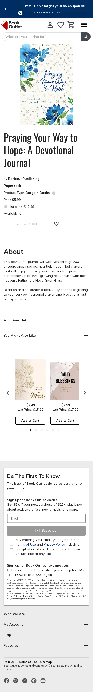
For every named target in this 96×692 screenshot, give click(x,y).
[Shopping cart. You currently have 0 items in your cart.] (71, 25)
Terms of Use (27, 662)
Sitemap (46, 662)
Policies (9, 662)
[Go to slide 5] (53, 430)
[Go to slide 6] (58, 430)
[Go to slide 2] (36, 430)
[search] (86, 36)
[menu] (83, 24)
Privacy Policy (13, 596)
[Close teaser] (20, 13)
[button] (55, 6)
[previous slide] (5, 8)
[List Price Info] (6, 207)
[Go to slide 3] (42, 430)
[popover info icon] (54, 193)
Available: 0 (12, 213)
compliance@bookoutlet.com (23, 599)
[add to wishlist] (56, 223)
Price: (12, 200)
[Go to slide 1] (30, 430)
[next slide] (83, 393)
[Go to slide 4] (47, 430)
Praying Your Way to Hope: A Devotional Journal (41, 150)
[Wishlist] (60, 25)
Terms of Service (30, 596)
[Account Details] (50, 25)
